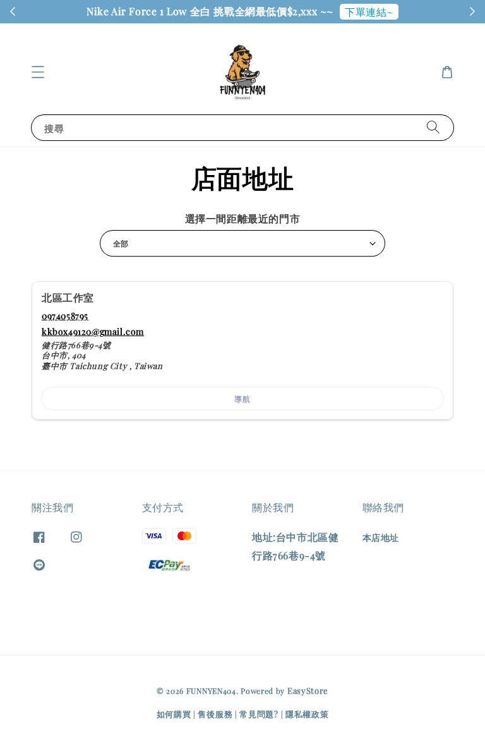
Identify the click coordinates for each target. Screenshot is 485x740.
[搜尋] (433, 127)
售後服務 (215, 713)
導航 (242, 399)
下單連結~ (369, 11)
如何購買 (174, 713)
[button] (38, 72)
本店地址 (380, 537)
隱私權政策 (307, 713)
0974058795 (65, 316)
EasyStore (307, 690)
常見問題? (258, 713)
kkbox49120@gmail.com (93, 331)
